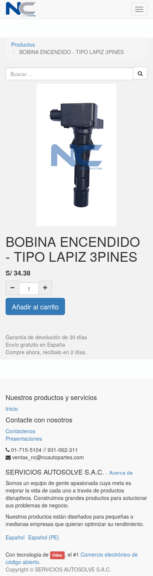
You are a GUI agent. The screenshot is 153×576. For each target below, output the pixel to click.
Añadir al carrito (35, 306)
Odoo (57, 555)
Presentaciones (24, 438)
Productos (23, 44)
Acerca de (121, 472)
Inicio (12, 408)
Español (15, 537)
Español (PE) (43, 537)
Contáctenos (20, 431)
